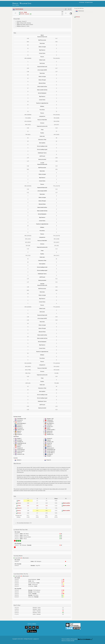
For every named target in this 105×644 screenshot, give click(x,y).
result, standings (15, 5)
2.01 (28, 505)
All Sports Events (89, 2)
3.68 (37, 505)
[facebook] (26, 627)
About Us (64, 640)
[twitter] (30, 627)
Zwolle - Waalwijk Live (21, 3)
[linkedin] (33, 627)
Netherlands (81, 10)
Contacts (68, 640)
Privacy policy (74, 639)
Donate (72, 640)
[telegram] (37, 627)
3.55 (46, 505)
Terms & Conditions (66, 639)
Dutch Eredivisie (19, 9)
